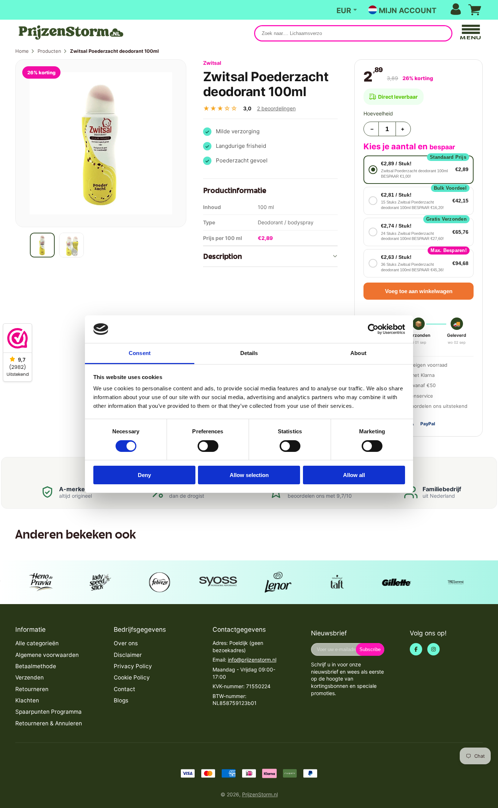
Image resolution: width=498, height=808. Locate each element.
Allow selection (249, 475)
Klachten (27, 700)
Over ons (126, 643)
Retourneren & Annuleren (48, 723)
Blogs (121, 700)
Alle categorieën (37, 643)
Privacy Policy (133, 666)
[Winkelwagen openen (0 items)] (475, 10)
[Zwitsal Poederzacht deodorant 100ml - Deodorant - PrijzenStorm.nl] (42, 245)
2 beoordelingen (276, 108)
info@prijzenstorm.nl (252, 660)
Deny (144, 475)
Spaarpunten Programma (48, 711)
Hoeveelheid (378, 113)
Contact (124, 689)
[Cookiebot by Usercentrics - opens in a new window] (373, 329)
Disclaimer (128, 654)
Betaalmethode (35, 666)
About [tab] (358, 353)
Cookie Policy (132, 677)
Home (22, 51)
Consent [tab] (140, 353)
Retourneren (31, 689)
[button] (418, 169)
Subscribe (370, 649)
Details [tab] (249, 353)
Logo (70, 33)
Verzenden (29, 677)
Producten (49, 51)
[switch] (208, 446)
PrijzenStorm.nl (260, 794)
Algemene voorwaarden (47, 654)
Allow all (354, 475)
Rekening (420, 10)
